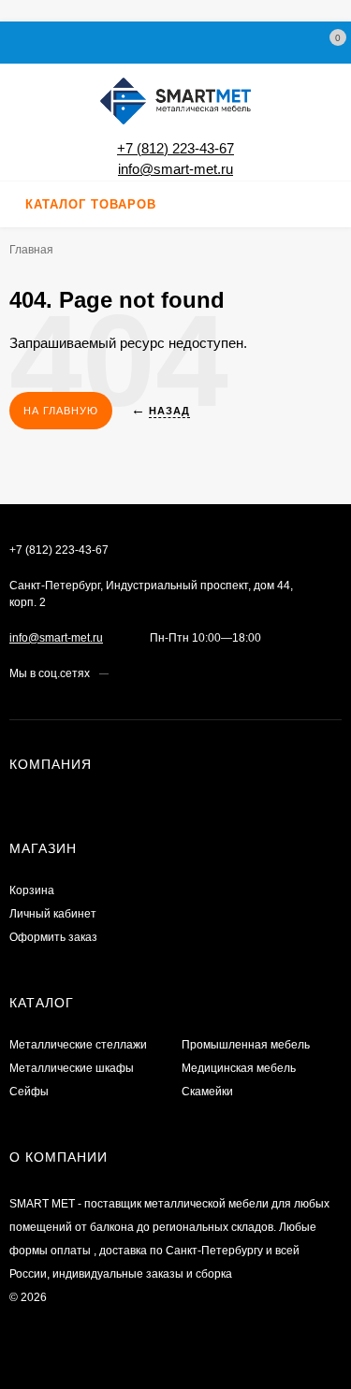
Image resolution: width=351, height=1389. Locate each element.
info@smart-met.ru (175, 169)
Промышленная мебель (246, 1044)
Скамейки (207, 1091)
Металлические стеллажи (78, 1044)
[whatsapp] (140, 673)
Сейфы (29, 1091)
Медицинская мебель (239, 1068)
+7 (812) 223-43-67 (175, 148)
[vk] (122, 673)
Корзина (31, 890)
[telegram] (158, 673)
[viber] (175, 673)
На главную (60, 410)
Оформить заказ (53, 937)
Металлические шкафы (71, 1068)
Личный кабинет (52, 913)
